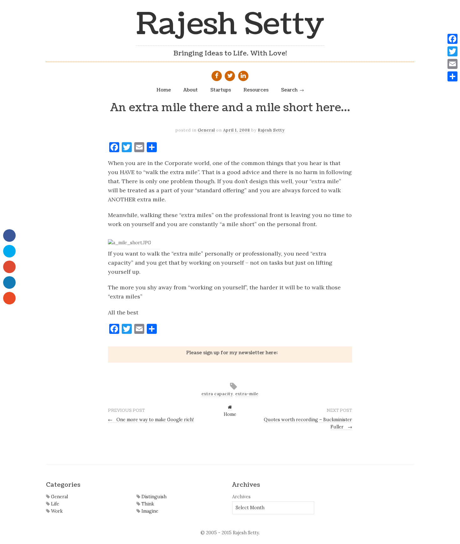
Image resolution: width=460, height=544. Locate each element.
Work (56, 511)
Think (147, 504)
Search (289, 90)
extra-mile (246, 393)
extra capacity (217, 393)
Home (163, 90)
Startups (220, 90)
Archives (241, 497)
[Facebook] (452, 39)
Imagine (149, 511)
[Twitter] (452, 51)
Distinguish (153, 497)
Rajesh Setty (230, 24)
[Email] (452, 64)
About (190, 90)
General (206, 130)
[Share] (452, 76)
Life (54, 504)
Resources (255, 90)
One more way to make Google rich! (151, 419)
